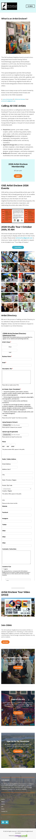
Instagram (7, 822)
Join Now (5, 642)
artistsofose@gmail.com (8, 101)
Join (2, 806)
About (3, 801)
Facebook (3, 822)
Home (3, 799)
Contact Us (4, 811)
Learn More (18, 667)
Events (3, 804)
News (2, 809)
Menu (31, 6)
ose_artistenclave (8, 99)
